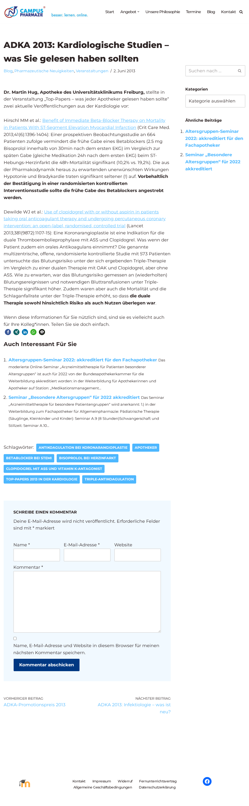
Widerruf (125, 781)
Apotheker (146, 447)
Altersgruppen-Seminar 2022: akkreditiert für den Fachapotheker (83, 360)
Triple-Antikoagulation (109, 479)
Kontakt (228, 11)
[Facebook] (207, 781)
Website (123, 545)
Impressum (101, 781)
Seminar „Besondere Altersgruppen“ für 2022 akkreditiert (74, 397)
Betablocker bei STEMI (29, 458)
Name (21, 545)
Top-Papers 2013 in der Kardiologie (41, 479)
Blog (211, 11)
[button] (138, 12)
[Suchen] (241, 12)
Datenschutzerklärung (157, 787)
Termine (193, 11)
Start (109, 11)
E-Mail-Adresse (82, 545)
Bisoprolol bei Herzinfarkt (87, 458)
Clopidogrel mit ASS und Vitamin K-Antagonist (54, 469)
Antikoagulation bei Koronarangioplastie (83, 447)
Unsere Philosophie (162, 11)
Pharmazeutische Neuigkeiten (44, 70)
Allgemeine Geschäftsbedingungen (102, 787)
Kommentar (28, 567)
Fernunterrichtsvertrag (158, 781)
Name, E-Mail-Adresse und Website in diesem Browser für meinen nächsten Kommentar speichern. (86, 649)
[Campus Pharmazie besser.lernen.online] (47, 11)
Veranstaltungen (92, 70)
